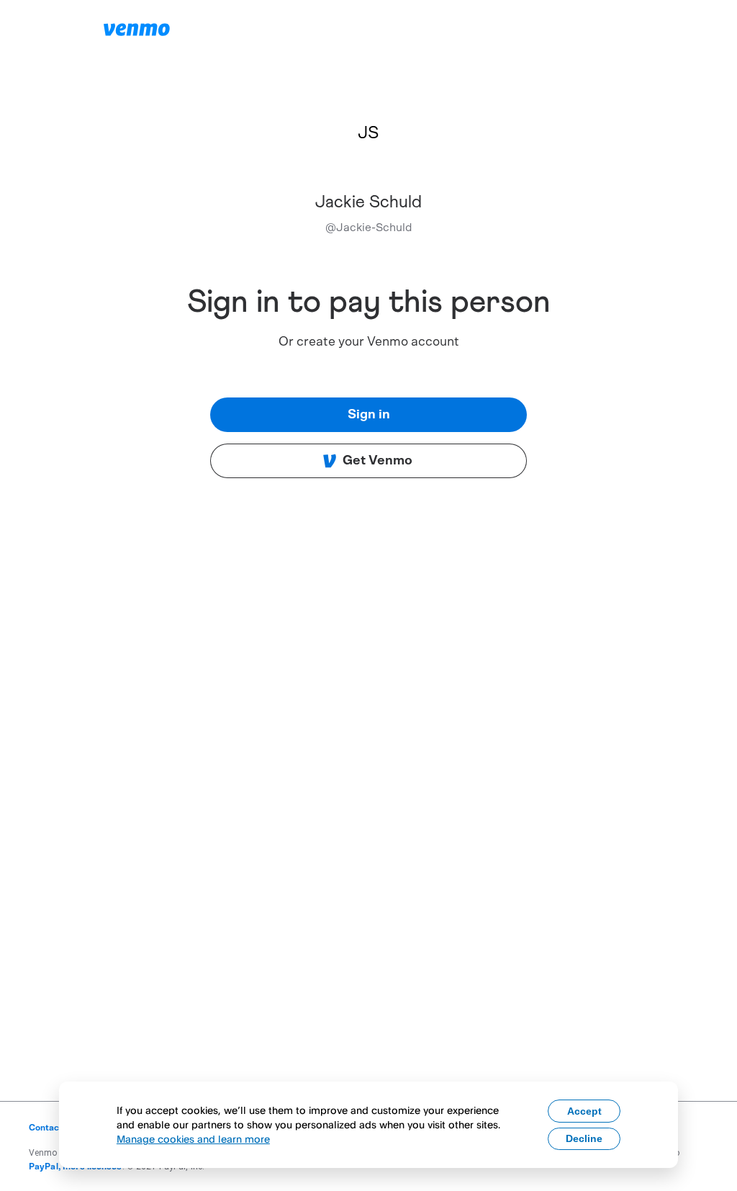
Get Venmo (377, 460)
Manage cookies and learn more (193, 1139)
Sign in (369, 414)
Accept (584, 1111)
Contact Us (52, 1127)
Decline (584, 1138)
